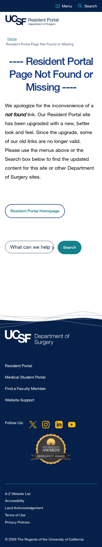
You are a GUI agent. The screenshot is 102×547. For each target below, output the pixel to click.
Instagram (45, 424)
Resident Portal (18, 365)
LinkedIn (58, 424)
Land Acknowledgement (24, 508)
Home (12, 39)
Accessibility (14, 500)
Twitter (32, 424)
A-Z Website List (17, 494)
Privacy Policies (17, 522)
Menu (67, 5)
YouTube (71, 424)
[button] (69, 247)
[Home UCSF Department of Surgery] (51, 339)
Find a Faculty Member (25, 388)
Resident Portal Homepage (34, 211)
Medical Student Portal (25, 377)
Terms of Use (15, 515)
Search (90, 5)
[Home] (36, 21)
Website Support (19, 399)
